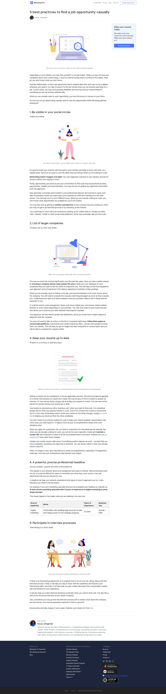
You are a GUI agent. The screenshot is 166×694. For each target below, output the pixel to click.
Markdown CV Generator (38, 649)
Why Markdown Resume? (38, 652)
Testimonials (97, 2)
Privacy (66, 690)
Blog (110, 2)
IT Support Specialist (72, 666)
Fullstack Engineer (72, 660)
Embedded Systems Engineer (75, 663)
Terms (73, 690)
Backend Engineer (72, 655)
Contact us (106, 657)
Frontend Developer (72, 657)
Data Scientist (70, 674)
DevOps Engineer (71, 649)
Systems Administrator (73, 669)
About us (116, 2)
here (91, 608)
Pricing (105, 2)
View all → (69, 677)
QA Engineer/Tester (72, 652)
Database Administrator (73, 671)
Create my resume (128, 3)
